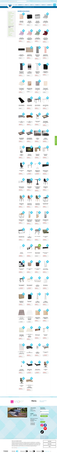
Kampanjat (49, 4)
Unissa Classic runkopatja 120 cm (37, 369)
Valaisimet (37, 4)
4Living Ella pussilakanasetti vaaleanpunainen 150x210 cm (29, 38)
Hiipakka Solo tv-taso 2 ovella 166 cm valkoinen (21, 187)
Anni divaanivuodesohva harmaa (21, 122)
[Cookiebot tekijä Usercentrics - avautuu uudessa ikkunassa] (6, 451)
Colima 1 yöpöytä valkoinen (37, 121)
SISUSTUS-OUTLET (10, 24)
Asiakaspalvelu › (42, 401)
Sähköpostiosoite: (43, 409)
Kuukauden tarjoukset (11, 25)
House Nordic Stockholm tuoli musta (45, 187)
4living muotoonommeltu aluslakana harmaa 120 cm (29, 72)
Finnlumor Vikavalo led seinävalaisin (30, 155)
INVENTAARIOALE (10, 19)
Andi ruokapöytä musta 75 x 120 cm (37, 105)
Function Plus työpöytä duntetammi (37, 155)
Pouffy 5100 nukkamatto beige (21, 318)
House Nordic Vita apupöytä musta (45, 203)
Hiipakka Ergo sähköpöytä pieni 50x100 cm (37, 171)
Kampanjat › (42, 418)
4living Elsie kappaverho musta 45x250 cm (21, 55)
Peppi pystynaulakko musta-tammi (37, 302)
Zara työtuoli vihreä (21, 385)
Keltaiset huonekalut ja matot (11, 32)
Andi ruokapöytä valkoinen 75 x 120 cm (45, 106)
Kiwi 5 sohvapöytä (37, 236)
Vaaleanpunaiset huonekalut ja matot (10, 30)
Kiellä (49, 446)
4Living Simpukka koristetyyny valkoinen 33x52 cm (21, 89)
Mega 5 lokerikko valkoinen (21, 269)
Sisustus (43, 4)
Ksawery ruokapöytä (21, 253)
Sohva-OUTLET (10, 33)
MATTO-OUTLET (10, 17)
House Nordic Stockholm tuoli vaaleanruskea (29, 204)
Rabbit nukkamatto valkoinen (29, 336)
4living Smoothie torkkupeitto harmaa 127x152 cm (37, 89)
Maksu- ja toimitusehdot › (43, 400)
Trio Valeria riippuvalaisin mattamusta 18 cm (21, 370)
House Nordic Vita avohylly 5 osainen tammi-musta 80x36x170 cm (37, 220)
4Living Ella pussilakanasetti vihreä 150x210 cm (37, 38)
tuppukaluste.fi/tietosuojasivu (23, 447)
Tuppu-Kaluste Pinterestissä (44, 438)
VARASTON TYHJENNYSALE (10, 35)
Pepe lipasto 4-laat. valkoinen (45, 285)
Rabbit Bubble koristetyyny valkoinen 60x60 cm (21, 335)
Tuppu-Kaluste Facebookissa (44, 437)
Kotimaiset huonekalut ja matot (11, 14)
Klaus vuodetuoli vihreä (45, 236)
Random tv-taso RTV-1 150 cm (37, 335)
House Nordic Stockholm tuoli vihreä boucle (37, 204)
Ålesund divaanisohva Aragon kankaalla (29, 387)
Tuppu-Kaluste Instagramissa (44, 436)
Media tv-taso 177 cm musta (45, 253)
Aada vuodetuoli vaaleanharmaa (29, 105)
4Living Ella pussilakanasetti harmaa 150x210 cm (45, 22)
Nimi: (41, 411)
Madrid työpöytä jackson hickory (37, 253)
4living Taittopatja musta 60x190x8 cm (21, 105)
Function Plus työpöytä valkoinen (46, 155)
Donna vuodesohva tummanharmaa (45, 139)
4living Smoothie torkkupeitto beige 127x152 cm (29, 89)
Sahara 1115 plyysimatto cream (21, 353)
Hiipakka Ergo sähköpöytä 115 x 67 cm (29, 171)
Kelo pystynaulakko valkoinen (29, 237)
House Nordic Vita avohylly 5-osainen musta (45, 220)
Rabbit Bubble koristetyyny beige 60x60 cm (45, 318)
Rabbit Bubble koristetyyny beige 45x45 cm (37, 318)
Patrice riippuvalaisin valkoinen (37, 286)
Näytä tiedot (47, 451)
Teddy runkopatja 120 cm (45, 352)
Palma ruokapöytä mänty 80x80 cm (21, 285)
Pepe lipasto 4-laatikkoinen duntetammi (21, 302)
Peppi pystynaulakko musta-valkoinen (45, 302)
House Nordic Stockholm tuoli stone (21, 204)
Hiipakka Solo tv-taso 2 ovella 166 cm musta (45, 171)
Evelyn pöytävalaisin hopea (21, 155)
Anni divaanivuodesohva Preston (29, 122)
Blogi (54, 4)
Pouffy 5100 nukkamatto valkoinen (29, 319)
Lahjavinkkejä (10, 12)
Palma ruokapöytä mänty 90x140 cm (29, 285)
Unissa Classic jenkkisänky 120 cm (29, 370)
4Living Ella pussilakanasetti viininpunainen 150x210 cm (45, 38)
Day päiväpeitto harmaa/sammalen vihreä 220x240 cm (29, 139)
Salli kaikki (49, 441)
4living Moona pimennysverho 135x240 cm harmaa (37, 55)
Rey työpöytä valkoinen (46, 335)
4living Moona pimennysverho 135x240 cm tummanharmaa (21, 72)
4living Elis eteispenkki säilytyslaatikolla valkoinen (37, 22)
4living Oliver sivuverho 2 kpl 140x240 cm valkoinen (37, 72)
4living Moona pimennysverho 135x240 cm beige (29, 55)
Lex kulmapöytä (29, 252)
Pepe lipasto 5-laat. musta (29, 301)
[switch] (26, 451)
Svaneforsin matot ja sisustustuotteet (11, 16)
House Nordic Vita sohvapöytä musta (21, 236)
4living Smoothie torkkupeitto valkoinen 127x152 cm (45, 89)
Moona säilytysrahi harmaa (37, 269)
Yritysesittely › (42, 419)
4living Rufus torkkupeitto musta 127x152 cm (45, 72)
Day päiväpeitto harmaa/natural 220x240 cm (21, 139)
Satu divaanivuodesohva (29, 352)
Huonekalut (20, 4)
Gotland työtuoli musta (21, 170)
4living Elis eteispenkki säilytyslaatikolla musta (29, 22)
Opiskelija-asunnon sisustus (11, 27)
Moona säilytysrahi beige (29, 269)
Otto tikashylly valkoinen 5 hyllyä (45, 269)
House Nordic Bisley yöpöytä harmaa (29, 187)
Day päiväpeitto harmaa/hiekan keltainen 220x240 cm (45, 122)
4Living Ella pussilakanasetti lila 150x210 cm (21, 38)
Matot (31, 4)
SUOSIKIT (9, 18)
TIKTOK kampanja (10, 28)
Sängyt (26, 4)
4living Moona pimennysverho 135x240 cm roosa (45, 55)
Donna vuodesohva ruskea (37, 139)
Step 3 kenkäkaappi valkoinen (38, 353)
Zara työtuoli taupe (45, 369)
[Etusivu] (16, 5)
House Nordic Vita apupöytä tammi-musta (21, 220)
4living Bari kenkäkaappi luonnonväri (22, 22)
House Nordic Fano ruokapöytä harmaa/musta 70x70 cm (37, 187)
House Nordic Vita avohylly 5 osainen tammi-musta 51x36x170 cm (29, 220)
